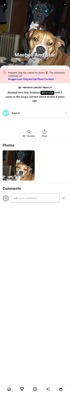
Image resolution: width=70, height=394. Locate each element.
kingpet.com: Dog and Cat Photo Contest (30, 79)
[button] (5, 4)
